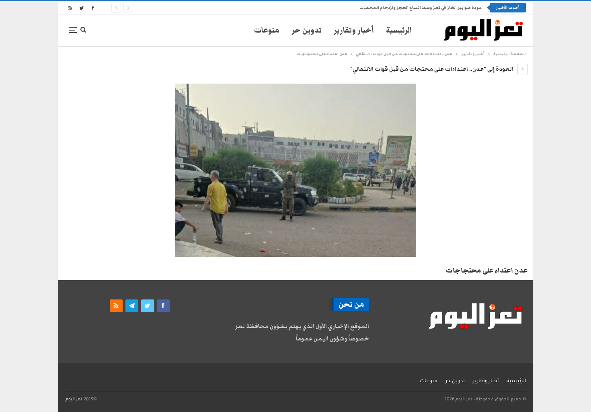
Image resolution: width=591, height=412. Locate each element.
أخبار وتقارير (354, 30)
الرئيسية (399, 30)
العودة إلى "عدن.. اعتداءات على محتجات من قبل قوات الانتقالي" (432, 69)
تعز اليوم (74, 399)
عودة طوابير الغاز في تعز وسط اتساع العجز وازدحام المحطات (420, 7)
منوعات (266, 30)
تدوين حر (306, 30)
